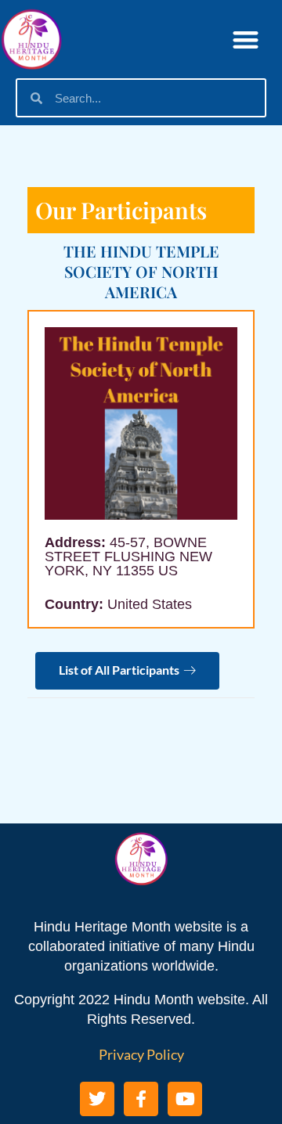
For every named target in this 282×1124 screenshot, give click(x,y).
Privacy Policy (141, 1054)
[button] (246, 39)
